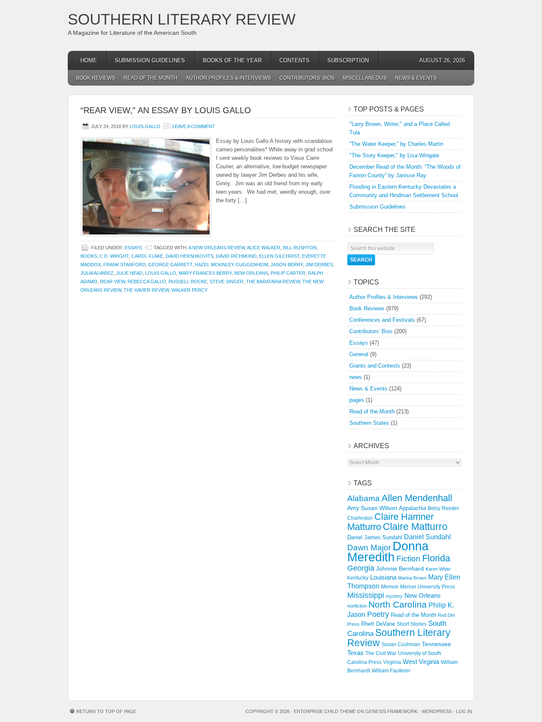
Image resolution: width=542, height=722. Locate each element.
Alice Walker (263, 247)
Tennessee (436, 644)
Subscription (348, 60)
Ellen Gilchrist (279, 256)
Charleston (360, 518)
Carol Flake (147, 256)
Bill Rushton (300, 247)
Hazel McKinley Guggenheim (231, 264)
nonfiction (357, 605)
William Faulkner (391, 671)
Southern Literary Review (182, 19)
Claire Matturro (415, 526)
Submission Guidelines (150, 60)
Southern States (369, 423)
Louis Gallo (145, 126)
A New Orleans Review (216, 247)
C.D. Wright (114, 256)
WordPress (437, 711)
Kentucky (357, 578)
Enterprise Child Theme (325, 711)
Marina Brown (412, 577)
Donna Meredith (388, 551)
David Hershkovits (189, 256)
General (358, 354)
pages (356, 400)
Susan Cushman (401, 644)
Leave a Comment (193, 126)
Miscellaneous (365, 78)
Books (88, 256)
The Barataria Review (273, 281)
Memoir (389, 586)
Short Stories (411, 624)
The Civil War (380, 653)
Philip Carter (288, 273)
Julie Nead (129, 273)
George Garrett (170, 264)
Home (88, 60)
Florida (436, 558)
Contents (294, 60)
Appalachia (412, 508)
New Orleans (251, 273)
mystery (394, 596)
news (355, 377)
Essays (133, 247)
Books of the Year (232, 60)
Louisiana (383, 577)
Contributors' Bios (371, 331)
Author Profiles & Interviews (228, 78)
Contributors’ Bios (307, 78)
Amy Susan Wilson (372, 508)
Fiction (408, 558)
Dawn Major (369, 547)
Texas (355, 652)
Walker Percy (189, 290)
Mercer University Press (427, 587)
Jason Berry (287, 264)
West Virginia (421, 661)
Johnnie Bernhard (400, 568)
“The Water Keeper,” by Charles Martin (396, 144)
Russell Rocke (188, 281)
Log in (464, 711)
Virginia (392, 662)
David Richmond (236, 256)
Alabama (363, 498)
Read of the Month (150, 78)
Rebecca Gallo (146, 281)
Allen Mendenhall (417, 498)
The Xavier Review (146, 290)
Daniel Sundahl (427, 537)
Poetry (378, 614)
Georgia (360, 568)
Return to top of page (106, 711)
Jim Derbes (319, 264)
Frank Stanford (124, 264)
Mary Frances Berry (205, 273)
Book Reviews (95, 78)
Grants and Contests (374, 365)
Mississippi (365, 595)
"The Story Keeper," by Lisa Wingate (394, 155)
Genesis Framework (391, 711)
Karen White (438, 568)
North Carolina (397, 604)
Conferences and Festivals (382, 320)
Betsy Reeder (443, 508)
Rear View (112, 281)
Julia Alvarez (96, 273)
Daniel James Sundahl (374, 537)
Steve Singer (226, 281)
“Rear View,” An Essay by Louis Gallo (165, 110)
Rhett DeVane (378, 624)
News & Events (416, 78)
